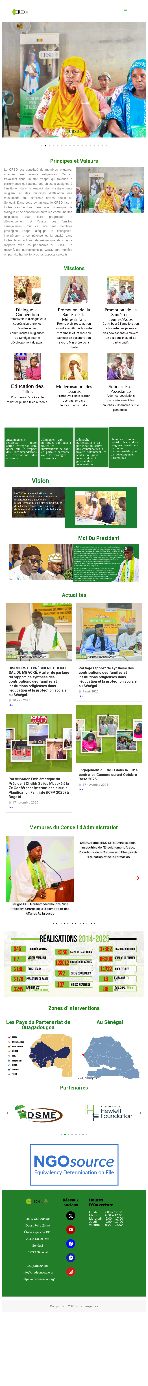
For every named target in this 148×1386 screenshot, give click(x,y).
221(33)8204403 (37, 1266)
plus (11, 705)
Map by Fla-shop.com (88, 1078)
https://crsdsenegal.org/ (39, 1279)
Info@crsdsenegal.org (38, 1272)
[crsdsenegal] (20, 11)
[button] (10, 878)
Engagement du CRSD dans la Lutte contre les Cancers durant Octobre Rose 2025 (108, 774)
